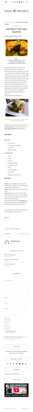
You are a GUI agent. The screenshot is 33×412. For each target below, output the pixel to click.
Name (6, 297)
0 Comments (7, 233)
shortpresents (15, 241)
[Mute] (24, 395)
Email (6, 303)
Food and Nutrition (14, 228)
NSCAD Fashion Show (9, 254)
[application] (16, 390)
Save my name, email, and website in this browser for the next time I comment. (7, 323)
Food (6, 228)
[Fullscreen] (26, 395)
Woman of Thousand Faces (11, 259)
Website (6, 308)
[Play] (6, 395)
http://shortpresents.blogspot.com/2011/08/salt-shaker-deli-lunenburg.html (17, 120)
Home (5, 22)
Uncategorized (11, 22)
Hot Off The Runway (9, 264)
